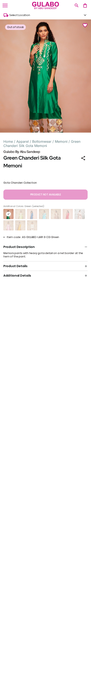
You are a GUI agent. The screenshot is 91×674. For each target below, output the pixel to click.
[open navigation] (5, 5)
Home (8, 141)
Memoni (61, 141)
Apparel (22, 141)
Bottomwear (41, 141)
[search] (76, 5)
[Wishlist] (85, 25)
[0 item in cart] (85, 5)
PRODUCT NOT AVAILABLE (45, 194)
